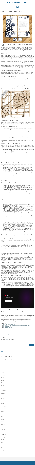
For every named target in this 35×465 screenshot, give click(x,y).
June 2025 (2, 398)
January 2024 (3, 424)
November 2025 (3, 390)
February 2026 (3, 385)
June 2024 (2, 416)
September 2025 (3, 393)
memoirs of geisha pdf (4, 353)
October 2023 (3, 429)
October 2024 (3, 409)
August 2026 (3, 375)
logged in (6, 339)
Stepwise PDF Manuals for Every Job (17, 2)
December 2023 (3, 426)
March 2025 (3, 403)
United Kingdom (3, 450)
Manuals (2, 445)
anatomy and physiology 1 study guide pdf (7, 334)
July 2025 (2, 396)
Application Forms (3, 437)
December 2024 (3, 406)
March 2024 (3, 421)
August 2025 (3, 395)
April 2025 (2, 401)
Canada (2, 440)
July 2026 (2, 377)
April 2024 (2, 419)
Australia (2, 439)
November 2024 (3, 408)
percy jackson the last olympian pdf (9, 324)
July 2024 (2, 414)
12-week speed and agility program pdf (6, 354)
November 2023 (3, 427)
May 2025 (2, 400)
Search (31, 345)
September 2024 (3, 411)
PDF (1, 447)
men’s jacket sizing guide (7, 326)
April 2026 (2, 382)
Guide (2, 442)
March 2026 (3, 383)
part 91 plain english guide (7, 327)
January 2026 (3, 387)
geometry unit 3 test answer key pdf (6, 359)
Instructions (2, 444)
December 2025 (3, 388)
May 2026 (2, 380)
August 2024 (3, 413)
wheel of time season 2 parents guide (6, 356)
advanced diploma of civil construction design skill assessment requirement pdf (16, 325)
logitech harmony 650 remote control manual (27, 334)
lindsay (11, 12)
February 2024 (3, 422)
